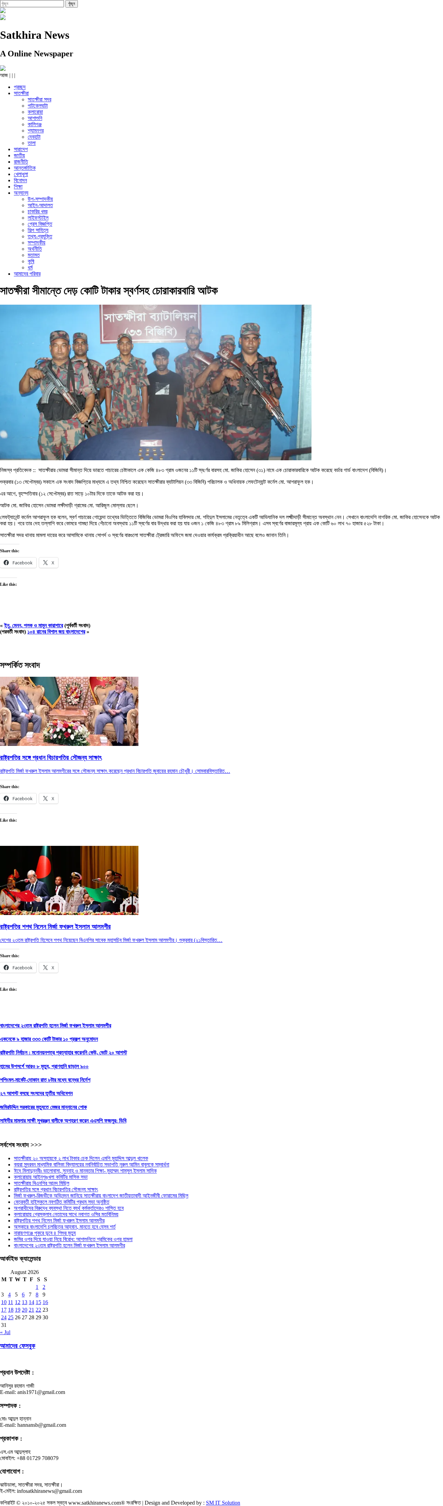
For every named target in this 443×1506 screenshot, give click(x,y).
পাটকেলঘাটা (38, 106)
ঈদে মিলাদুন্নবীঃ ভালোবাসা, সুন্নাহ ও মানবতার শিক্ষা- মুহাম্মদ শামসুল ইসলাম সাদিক (85, 1171)
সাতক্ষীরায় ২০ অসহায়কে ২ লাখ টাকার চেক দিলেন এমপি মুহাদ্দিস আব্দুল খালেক (81, 1158)
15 (38, 1302)
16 (45, 1302)
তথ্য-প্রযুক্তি (40, 236)
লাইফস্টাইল (38, 218)
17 (4, 1310)
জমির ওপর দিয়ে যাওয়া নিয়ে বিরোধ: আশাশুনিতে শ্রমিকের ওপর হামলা (73, 1239)
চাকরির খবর (37, 211)
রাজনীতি (21, 162)
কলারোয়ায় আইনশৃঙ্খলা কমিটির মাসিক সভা (51, 1177)
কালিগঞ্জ (35, 124)
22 (38, 1310)
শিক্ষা (18, 187)
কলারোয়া (35, 112)
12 (17, 1302)
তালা (32, 143)
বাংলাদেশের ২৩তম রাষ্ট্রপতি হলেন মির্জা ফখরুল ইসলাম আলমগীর (55, 1025)
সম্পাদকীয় (36, 243)
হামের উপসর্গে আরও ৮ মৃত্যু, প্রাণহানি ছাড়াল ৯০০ (44, 1066)
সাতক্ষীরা (21, 93)
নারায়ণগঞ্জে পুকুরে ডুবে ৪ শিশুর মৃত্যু (45, 1233)
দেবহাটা (34, 137)
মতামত (34, 255)
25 (10, 1317)
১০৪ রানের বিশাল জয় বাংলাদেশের (56, 632)
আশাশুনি (35, 118)
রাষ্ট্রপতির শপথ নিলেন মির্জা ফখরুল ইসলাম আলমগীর (59, 1220)
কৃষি (31, 261)
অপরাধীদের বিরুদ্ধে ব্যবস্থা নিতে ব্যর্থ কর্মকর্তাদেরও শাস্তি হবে (69, 1208)
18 (10, 1310)
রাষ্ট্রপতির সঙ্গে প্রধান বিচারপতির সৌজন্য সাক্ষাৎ (56, 1189)
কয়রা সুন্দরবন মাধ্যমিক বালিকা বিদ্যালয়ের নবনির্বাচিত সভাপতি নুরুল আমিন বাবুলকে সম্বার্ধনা (91, 1164)
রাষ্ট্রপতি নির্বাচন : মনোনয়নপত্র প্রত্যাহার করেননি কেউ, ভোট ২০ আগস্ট (63, 1052)
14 (31, 1302)
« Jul (5, 1332)
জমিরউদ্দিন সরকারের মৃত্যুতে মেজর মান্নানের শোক (43, 1107)
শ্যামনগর (36, 130)
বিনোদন (20, 180)
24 (4, 1317)
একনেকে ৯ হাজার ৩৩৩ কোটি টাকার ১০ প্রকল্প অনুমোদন (49, 1039)
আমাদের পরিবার (27, 274)
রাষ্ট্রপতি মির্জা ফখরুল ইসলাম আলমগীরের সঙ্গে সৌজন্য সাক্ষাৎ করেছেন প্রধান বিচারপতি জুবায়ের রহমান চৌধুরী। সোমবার (104, 771)
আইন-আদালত (40, 205)
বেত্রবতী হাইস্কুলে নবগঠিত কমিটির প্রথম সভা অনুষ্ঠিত (61, 1202)
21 (31, 1310)
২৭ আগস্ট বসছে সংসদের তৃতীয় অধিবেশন (36, 1093)
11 (10, 1302)
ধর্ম (30, 267)
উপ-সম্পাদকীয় (40, 199)
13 (24, 1302)
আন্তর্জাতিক (25, 168)
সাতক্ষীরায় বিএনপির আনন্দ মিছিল (41, 1183)
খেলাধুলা (21, 174)
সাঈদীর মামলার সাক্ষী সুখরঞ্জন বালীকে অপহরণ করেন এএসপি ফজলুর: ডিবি (63, 1121)
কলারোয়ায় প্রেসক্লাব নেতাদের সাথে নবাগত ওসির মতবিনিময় (66, 1214)
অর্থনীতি (35, 249)
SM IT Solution (223, 1503)
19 (17, 1310)
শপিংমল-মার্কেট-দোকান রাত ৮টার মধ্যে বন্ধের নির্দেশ (45, 1080)
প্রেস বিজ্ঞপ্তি (40, 224)
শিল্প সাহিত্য (38, 230)
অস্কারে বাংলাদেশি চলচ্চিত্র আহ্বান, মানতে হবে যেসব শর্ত (65, 1227)
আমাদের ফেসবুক (17, 1345)
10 (4, 1302)
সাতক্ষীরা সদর (39, 99)
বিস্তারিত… (219, 771)
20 (24, 1310)
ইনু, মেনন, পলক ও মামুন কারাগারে (33, 625)
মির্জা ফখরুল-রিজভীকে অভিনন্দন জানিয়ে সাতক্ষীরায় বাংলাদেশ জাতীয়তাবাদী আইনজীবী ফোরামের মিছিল (101, 1196)
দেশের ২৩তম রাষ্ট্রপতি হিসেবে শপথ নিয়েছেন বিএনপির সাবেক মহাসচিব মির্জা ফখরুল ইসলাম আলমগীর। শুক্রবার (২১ (100, 940)
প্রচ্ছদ (20, 87)
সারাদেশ (21, 149)
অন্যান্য (21, 193)
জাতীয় (19, 155)
